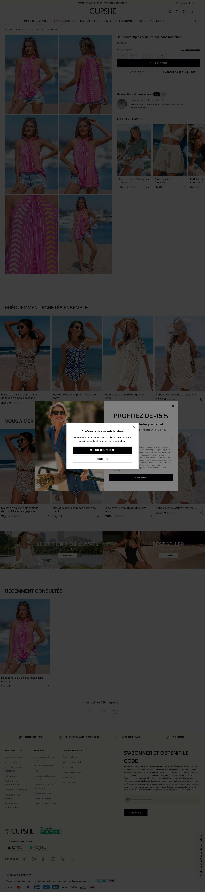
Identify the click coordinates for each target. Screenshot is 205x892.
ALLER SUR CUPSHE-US (102, 450)
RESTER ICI (102, 459)
